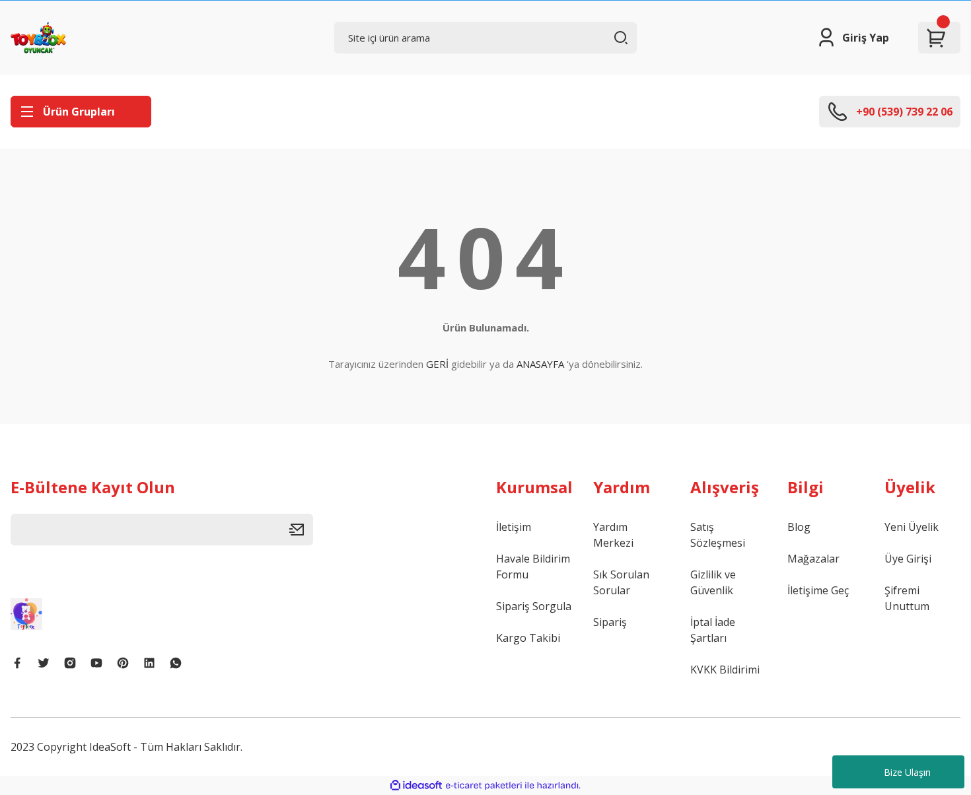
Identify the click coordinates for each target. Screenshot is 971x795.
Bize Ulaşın (907, 772)
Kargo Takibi (528, 638)
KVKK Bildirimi (725, 669)
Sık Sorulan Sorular (621, 582)
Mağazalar (813, 558)
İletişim (513, 527)
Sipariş (610, 622)
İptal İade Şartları (712, 630)
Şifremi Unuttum (906, 598)
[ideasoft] (416, 785)
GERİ (437, 363)
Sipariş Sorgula (533, 606)
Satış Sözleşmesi (717, 535)
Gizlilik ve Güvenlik (713, 582)
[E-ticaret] (483, 786)
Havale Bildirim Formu (533, 566)
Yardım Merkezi (613, 535)
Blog (798, 527)
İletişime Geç (818, 590)
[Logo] (38, 37)
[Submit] (301, 529)
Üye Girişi (907, 558)
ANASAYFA (540, 363)
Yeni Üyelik (911, 527)
